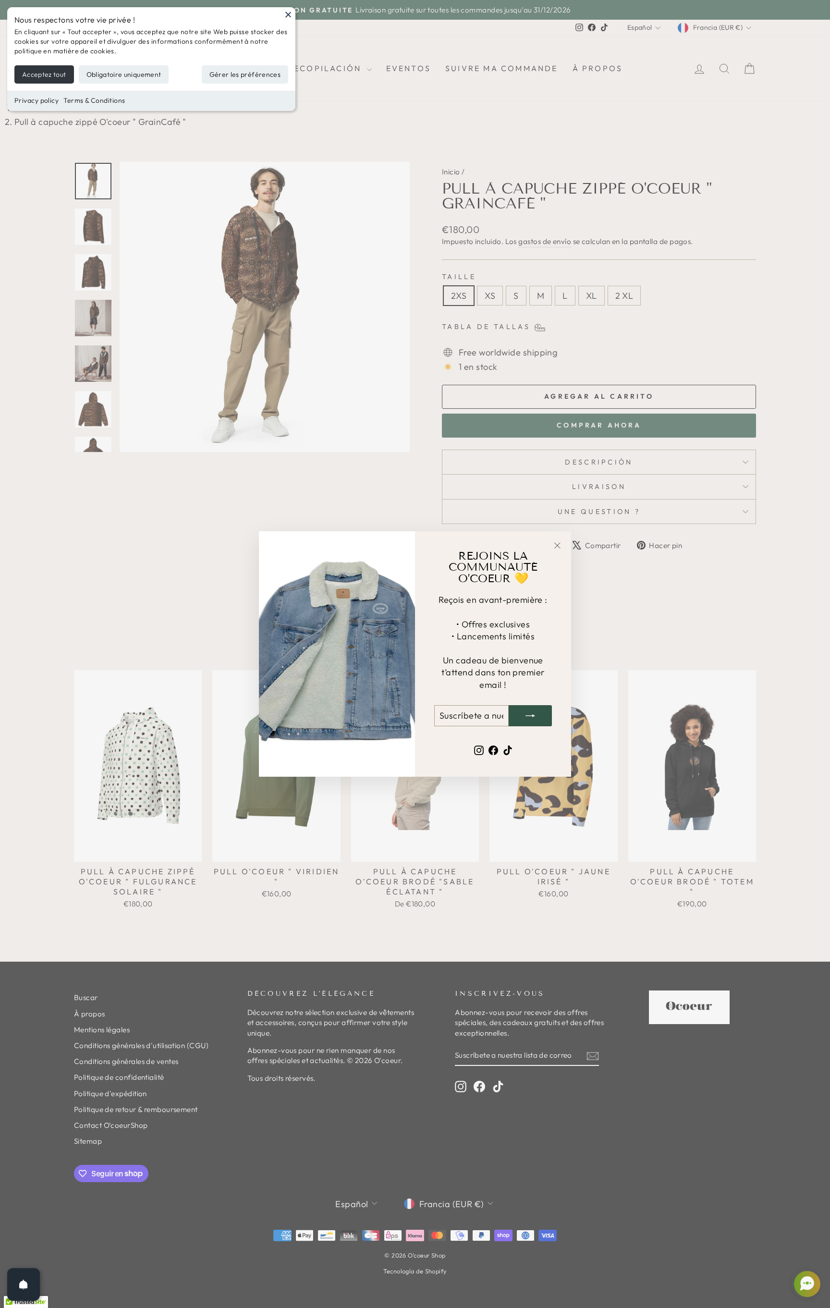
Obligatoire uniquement (123, 74)
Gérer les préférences (245, 74)
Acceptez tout (44, 74)
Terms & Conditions (94, 100)
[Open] (23, 1284)
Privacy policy (36, 100)
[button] (806, 1284)
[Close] (288, 14)
